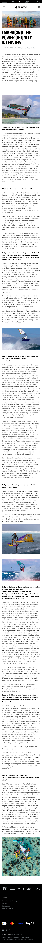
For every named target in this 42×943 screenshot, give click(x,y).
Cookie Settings (29, 939)
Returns (4, 903)
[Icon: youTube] (3, 930)
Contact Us (6, 906)
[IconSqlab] (27, 1)
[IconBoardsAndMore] (4, 888)
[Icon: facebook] (6, 930)
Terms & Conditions (13, 937)
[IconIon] (4, 1)
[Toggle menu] (4, 7)
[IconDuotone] (13, 1)
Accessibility (19, 939)
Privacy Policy (25, 937)
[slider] (11, 578)
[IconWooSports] (37, 1)
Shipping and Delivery (9, 901)
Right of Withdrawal (8, 939)
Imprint (4, 937)
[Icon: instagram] (9, 930)
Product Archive (7, 909)
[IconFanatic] (19, 1)
